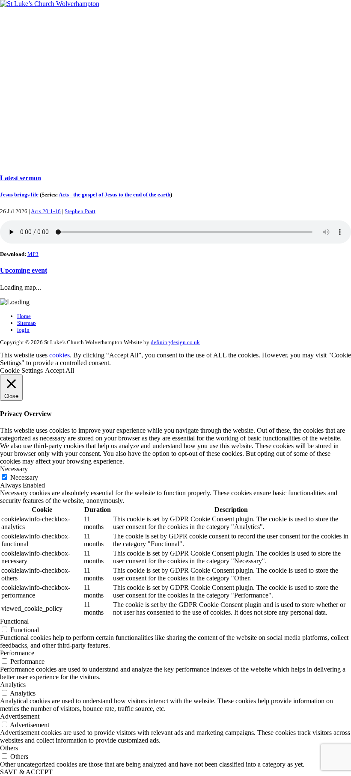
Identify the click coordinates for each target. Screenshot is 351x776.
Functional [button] (14, 621)
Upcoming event (23, 270)
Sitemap (26, 323)
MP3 (33, 254)
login (23, 330)
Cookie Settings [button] (21, 370)
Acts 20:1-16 (46, 211)
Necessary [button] (14, 469)
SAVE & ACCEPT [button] (26, 772)
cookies (59, 355)
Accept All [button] (59, 370)
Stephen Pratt (80, 211)
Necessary (24, 477)
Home (24, 316)
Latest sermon (20, 177)
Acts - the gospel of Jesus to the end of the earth (114, 194)
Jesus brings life (19, 194)
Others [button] (9, 748)
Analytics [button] (13, 684)
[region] (175, 86)
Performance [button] (17, 653)
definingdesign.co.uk (175, 342)
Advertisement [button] (19, 716)
